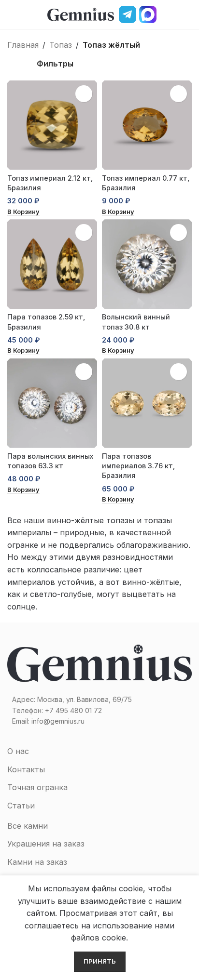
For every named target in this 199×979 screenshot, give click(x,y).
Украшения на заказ (46, 843)
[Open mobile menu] (11, 14)
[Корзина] (188, 14)
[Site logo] (80, 13)
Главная (23, 45)
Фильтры (55, 63)
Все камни (27, 826)
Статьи (21, 805)
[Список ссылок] (99, 710)
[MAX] (147, 14)
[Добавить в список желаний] (83, 93)
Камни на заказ (37, 862)
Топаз (60, 45)
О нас (18, 751)
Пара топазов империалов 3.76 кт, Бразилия (138, 465)
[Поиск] (171, 14)
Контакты (26, 769)
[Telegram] (127, 14)
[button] (23, 212)
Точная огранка (37, 787)
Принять (100, 961)
